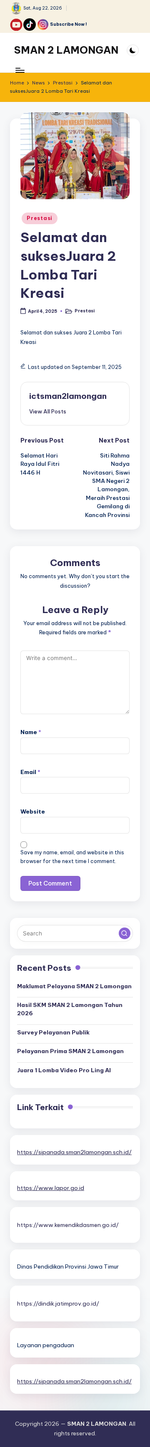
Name (30, 732)
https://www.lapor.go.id (50, 1188)
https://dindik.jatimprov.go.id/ (58, 1303)
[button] (47, 411)
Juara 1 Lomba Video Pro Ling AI (64, 1070)
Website (32, 811)
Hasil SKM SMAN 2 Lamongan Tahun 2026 (69, 1009)
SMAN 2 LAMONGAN (66, 50)
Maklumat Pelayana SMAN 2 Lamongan (74, 986)
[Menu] (19, 70)
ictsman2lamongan (68, 396)
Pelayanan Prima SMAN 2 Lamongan (70, 1051)
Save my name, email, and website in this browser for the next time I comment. (72, 856)
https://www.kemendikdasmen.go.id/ (68, 1225)
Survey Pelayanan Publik (53, 1032)
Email (30, 772)
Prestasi (39, 218)
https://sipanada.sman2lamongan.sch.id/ (74, 1152)
